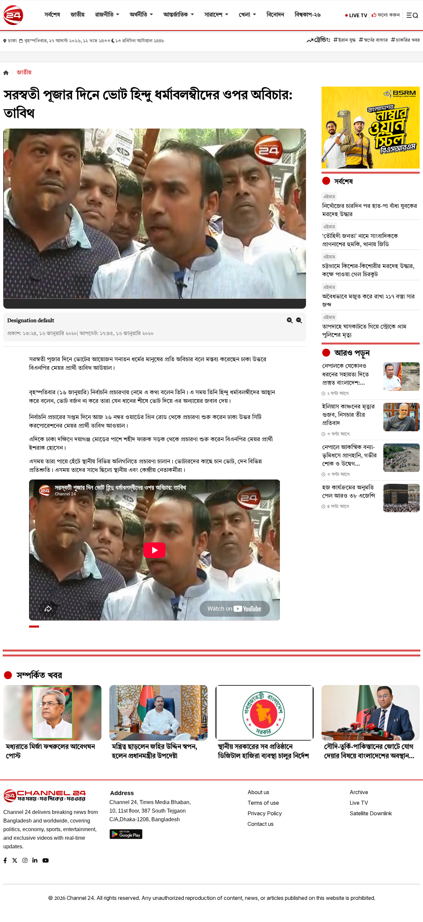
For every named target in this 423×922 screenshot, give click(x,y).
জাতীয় (78, 15)
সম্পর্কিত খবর (38, 676)
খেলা (245, 15)
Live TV (359, 802)
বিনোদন (275, 15)
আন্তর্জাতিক (176, 15)
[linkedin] (34, 861)
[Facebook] (5, 861)
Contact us (261, 824)
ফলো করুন (388, 15)
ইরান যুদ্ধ (347, 40)
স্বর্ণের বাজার (376, 40)
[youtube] (45, 861)
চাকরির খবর (408, 40)
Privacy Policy (265, 813)
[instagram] (24, 861)
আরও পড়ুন (351, 354)
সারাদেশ (214, 15)
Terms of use (263, 802)
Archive (359, 792)
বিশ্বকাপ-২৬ (308, 15)
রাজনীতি (105, 15)
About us (258, 792)
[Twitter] (15, 861)
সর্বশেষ (52, 15)
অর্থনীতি (139, 15)
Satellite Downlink (371, 813)
